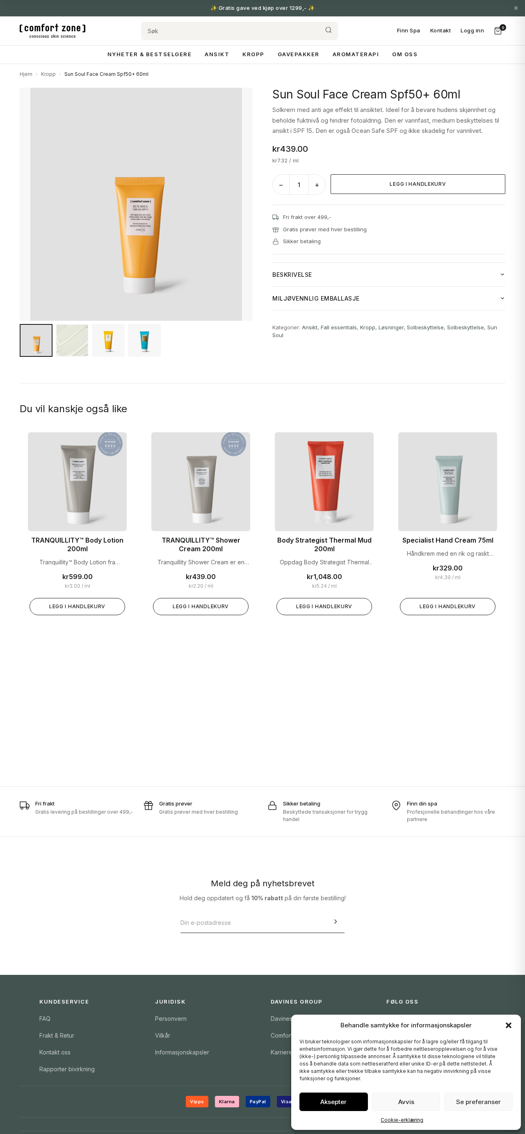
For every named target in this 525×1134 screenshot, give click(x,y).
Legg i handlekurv (418, 184)
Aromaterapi (356, 54)
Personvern (171, 1018)
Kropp (253, 54)
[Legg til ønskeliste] (114, 444)
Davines (281, 1018)
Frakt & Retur (56, 1035)
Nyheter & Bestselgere (149, 54)
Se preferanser (478, 1102)
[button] (508, 1025)
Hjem (26, 74)
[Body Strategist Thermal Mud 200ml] (324, 481)
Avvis (406, 1102)
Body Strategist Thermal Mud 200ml (324, 544)
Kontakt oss (55, 1052)
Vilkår (162, 1035)
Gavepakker (299, 54)
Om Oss (405, 54)
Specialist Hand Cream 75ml (447, 540)
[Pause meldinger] (516, 8)
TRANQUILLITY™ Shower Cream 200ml (201, 544)
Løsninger (391, 327)
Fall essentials (339, 327)
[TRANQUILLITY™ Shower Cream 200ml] (200, 481)
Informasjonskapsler (182, 1052)
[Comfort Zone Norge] (52, 30)
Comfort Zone (289, 1035)
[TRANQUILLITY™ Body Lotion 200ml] (77, 481)
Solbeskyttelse (425, 327)
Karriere (281, 1052)
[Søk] (328, 31)
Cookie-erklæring (402, 1120)
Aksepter (333, 1102)
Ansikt (217, 54)
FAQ (44, 1018)
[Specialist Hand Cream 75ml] (447, 481)
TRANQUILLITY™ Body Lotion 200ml (77, 544)
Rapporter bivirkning (67, 1069)
